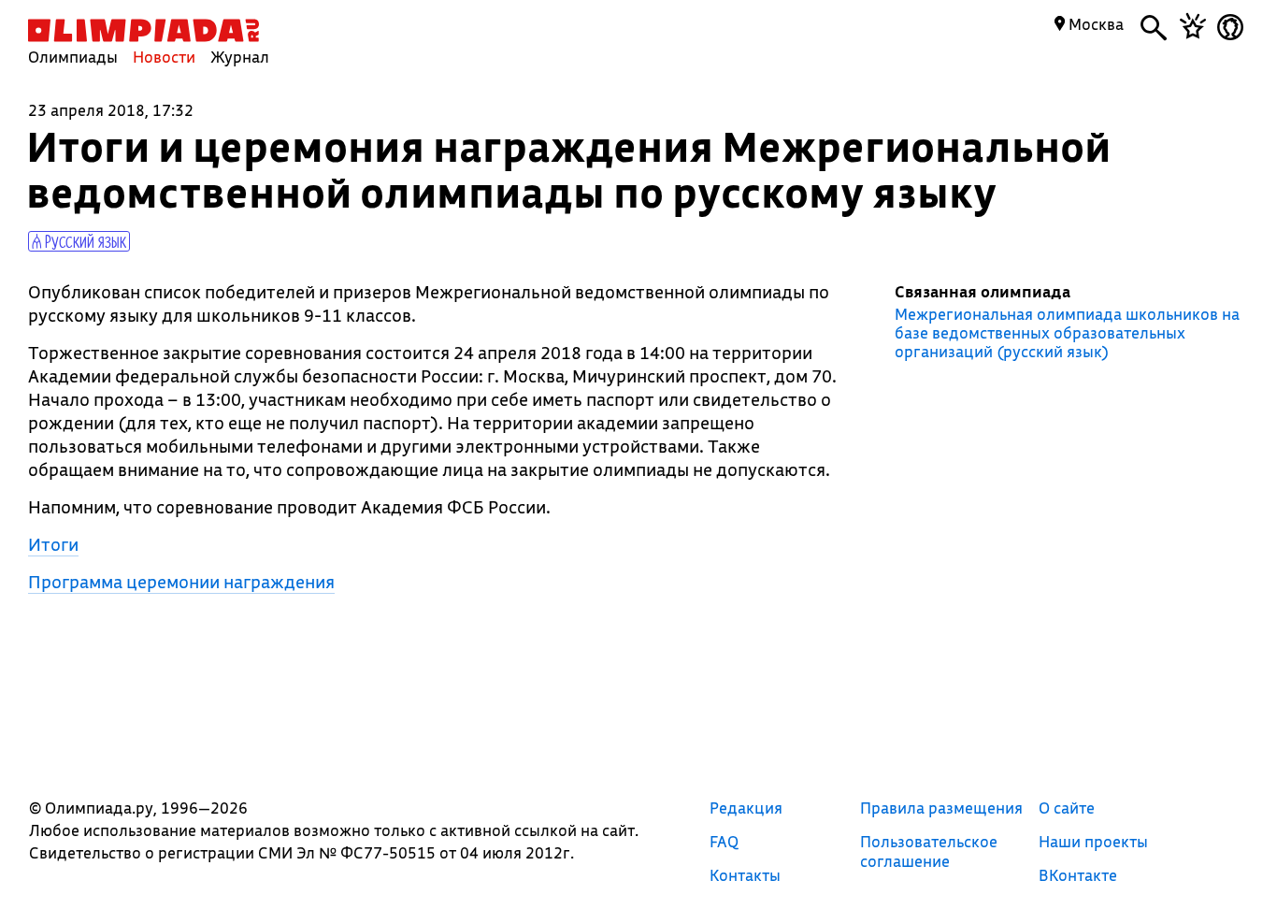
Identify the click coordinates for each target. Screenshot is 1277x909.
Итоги (53, 544)
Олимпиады (73, 56)
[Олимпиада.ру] (143, 30)
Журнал (239, 56)
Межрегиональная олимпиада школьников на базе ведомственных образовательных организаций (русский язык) (1067, 333)
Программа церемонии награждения (181, 581)
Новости (164, 56)
